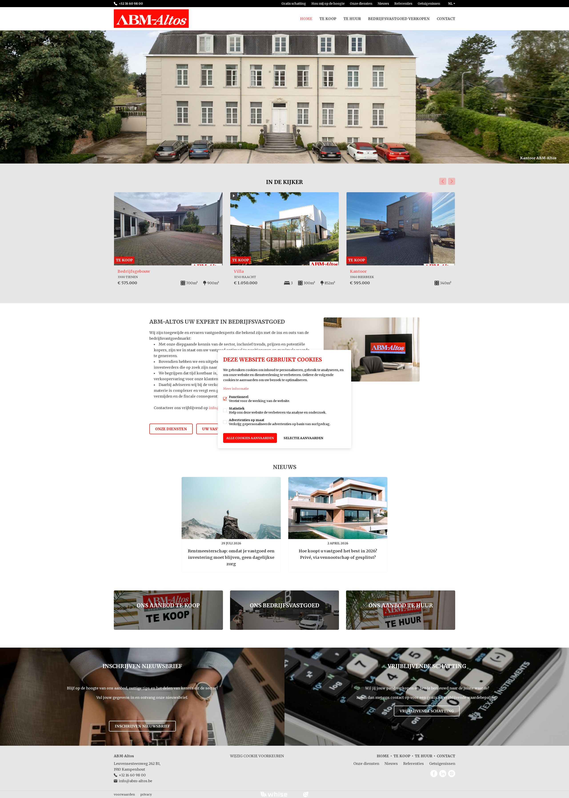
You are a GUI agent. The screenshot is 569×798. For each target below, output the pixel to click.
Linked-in (442, 773)
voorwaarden (124, 794)
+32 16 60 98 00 (131, 4)
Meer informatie (236, 388)
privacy (146, 794)
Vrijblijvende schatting (427, 711)
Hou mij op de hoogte (328, 4)
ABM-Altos (124, 756)
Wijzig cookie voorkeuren (257, 756)
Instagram (451, 773)
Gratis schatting (293, 4)
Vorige (442, 181)
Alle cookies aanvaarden (250, 438)
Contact (446, 18)
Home (306, 18)
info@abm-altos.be (135, 781)
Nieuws (383, 4)
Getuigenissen (429, 4)
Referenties (403, 4)
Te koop (327, 18)
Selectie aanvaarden (303, 438)
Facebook (433, 773)
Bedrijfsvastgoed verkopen (399, 18)
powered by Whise (279, 794)
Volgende (451, 181)
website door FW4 (306, 794)
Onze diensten (361, 4)
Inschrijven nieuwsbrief (142, 726)
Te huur (352, 18)
